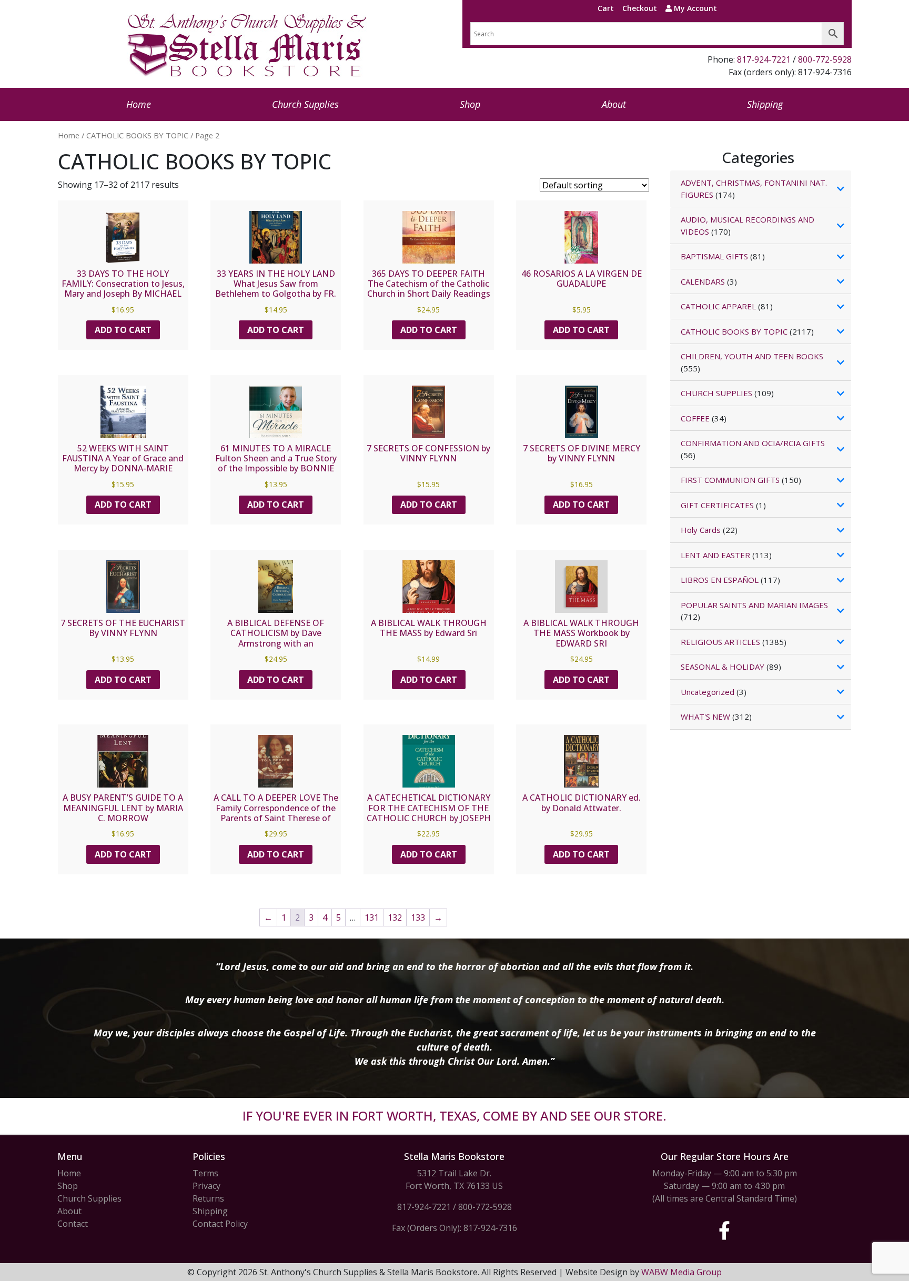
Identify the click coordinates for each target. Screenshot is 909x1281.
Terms (205, 1173)
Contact (72, 1223)
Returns (208, 1198)
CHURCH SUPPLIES (716, 393)
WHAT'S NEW (705, 716)
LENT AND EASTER (715, 555)
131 (372, 917)
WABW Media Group (681, 1272)
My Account (694, 8)
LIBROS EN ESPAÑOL (720, 579)
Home (138, 104)
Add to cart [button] (123, 330)
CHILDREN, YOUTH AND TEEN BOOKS (752, 356)
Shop (470, 104)
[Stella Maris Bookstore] (248, 44)
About (614, 104)
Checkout (639, 8)
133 (418, 917)
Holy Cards (701, 529)
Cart (606, 8)
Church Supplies (305, 104)
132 (395, 917)
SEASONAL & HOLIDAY (722, 666)
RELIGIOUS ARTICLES (720, 642)
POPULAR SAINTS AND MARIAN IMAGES (754, 605)
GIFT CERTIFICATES (717, 505)
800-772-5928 (825, 59)
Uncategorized (707, 692)
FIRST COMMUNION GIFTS (730, 480)
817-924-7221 (764, 59)
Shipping (765, 104)
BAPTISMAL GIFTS (714, 256)
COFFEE (695, 418)
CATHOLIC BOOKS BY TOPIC (137, 135)
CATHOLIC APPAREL (718, 306)
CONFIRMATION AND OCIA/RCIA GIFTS (753, 443)
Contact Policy (220, 1223)
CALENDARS (703, 281)
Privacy (206, 1186)
